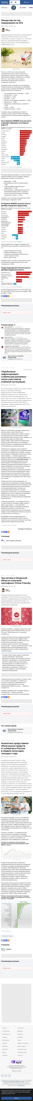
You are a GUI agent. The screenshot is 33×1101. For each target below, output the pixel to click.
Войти (27, 2)
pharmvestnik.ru (21, 1085)
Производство (6, 1034)
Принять (16, 1098)
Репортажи (20, 1028)
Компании (5, 536)
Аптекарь (4, 1055)
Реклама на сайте (22, 1052)
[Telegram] (2, 296)
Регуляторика (6, 1031)
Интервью (20, 1037)
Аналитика (5, 1046)
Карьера (4, 1043)
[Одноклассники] (8, 296)
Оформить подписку (22, 1043)
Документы (5, 1049)
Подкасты (20, 1034)
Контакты (20, 1055)
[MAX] (4, 296)
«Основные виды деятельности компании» (16, 1066)
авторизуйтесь (19, 359)
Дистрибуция (5, 1040)
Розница (12, 17)
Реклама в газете (22, 1049)
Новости (7, 17)
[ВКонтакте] (6, 296)
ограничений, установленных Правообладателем (13, 1081)
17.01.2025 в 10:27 (18, 327)
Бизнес (4, 1052)
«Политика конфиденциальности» (16, 1065)
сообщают (4, 632)
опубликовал (10, 72)
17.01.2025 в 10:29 (19, 337)
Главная (2, 17)
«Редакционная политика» (16, 1068)
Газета (19, 1040)
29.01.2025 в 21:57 (25, 346)
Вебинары (20, 1031)
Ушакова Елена (9, 327)
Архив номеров (21, 1046)
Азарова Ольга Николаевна (12, 346)
